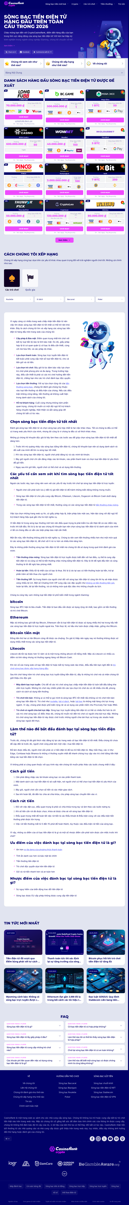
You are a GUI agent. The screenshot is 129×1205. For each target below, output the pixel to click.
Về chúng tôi (28, 1091)
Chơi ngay (23, 117)
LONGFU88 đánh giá (23, 121)
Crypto (75, 4)
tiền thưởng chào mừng (107, 505)
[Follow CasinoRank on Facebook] (91, 1147)
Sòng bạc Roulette (67, 1100)
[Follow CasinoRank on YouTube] (109, 1147)
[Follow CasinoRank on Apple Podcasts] (121, 1147)
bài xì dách (64, 701)
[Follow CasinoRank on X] (103, 1147)
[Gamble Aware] (99, 1172)
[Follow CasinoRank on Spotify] (115, 1147)
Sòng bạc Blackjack (67, 1096)
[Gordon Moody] (65, 1172)
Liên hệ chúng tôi (28, 1096)
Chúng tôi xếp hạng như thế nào (28, 1105)
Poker (67, 1105)
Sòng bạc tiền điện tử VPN (102, 1105)
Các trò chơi (89, 4)
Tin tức (121, 4)
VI (6, 1147)
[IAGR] (12, 1172)
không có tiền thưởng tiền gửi (100, 583)
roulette (53, 701)
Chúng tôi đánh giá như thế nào (28, 1100)
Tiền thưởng (107, 4)
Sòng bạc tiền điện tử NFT (103, 1096)
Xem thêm (63, 240)
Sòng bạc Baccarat (67, 1091)
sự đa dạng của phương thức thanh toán (43, 849)
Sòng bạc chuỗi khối (102, 1091)
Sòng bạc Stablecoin (102, 1100)
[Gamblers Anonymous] (25, 1172)
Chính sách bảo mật (28, 1114)
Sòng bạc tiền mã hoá (55, 4)
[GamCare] (43, 1172)
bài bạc (79, 701)
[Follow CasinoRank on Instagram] (97, 1147)
